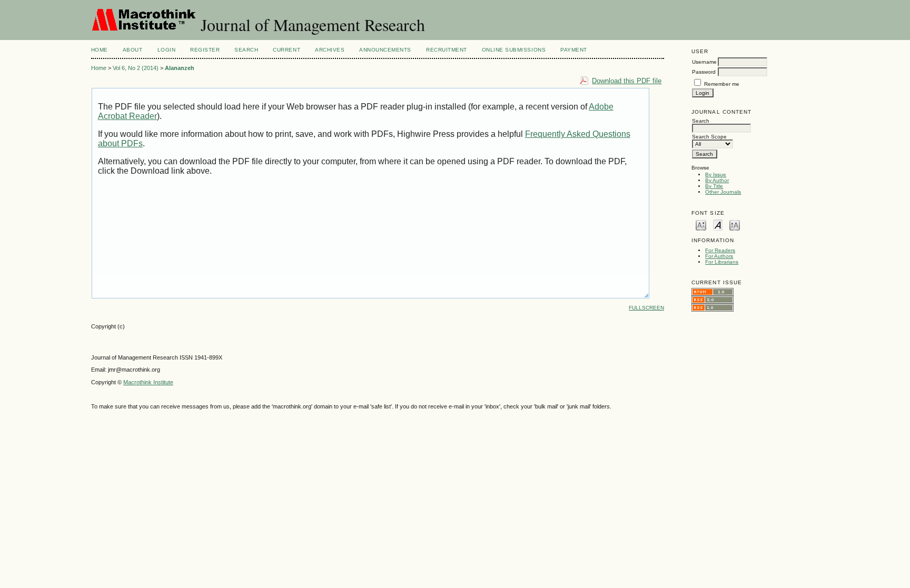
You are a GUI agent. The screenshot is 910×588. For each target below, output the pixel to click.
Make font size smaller (701, 224)
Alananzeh (179, 68)
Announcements (385, 50)
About (133, 50)
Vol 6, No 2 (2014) (136, 68)
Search (246, 50)
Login (166, 50)
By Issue (715, 174)
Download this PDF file (626, 81)
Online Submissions (514, 50)
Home (99, 50)
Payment (573, 50)
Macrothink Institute (148, 382)
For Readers (720, 250)
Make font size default (718, 224)
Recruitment (446, 50)
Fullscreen (646, 308)
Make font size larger (734, 224)
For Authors (719, 256)
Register (205, 50)
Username (704, 62)
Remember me (721, 84)
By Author (717, 180)
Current (286, 50)
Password (704, 72)
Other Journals (723, 192)
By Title (714, 186)
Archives (329, 50)
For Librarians (721, 262)
